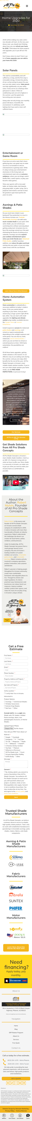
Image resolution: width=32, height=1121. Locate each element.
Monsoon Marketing (22, 1109)
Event (22, 752)
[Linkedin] (24, 1083)
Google (8, 737)
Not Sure (8, 708)
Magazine (16, 741)
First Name (8, 655)
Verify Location (9, 691)
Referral (7, 734)
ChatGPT (21, 743)
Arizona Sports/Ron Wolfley (15, 754)
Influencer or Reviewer (13, 750)
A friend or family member (14, 746)
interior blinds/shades (17, 338)
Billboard (13, 743)
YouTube (21, 739)
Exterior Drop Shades (13, 706)
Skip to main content (4, 0)
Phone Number (9, 673)
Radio (24, 741)
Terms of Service (21, 1111)
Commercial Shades (20, 702)
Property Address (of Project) (14, 679)
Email (6, 667)
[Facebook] (8, 1083)
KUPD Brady (10, 756)
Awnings (8, 702)
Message (7, 759)
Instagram (9, 739)
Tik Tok (8, 741)
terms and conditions (11, 793)
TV (6, 743)
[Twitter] (12, 1083)
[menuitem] (16, 1026)
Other (16, 708)
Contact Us (16, 420)
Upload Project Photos (11, 726)
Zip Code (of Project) (11, 685)
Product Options (9, 699)
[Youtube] (20, 1083)
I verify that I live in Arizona (15, 693)
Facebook (16, 737)
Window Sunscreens (12, 704)
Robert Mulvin (9, 521)
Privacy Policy (9, 1111)
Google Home (9, 322)
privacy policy (20, 791)
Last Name (8, 661)
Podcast (16, 748)
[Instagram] (16, 1083)
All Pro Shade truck (12, 752)
